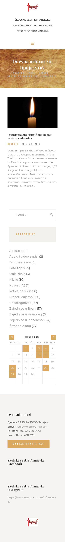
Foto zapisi (17, 268)
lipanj (43, 73)
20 (12, 367)
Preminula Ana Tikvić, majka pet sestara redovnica (30, 136)
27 (12, 374)
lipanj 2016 (32, 337)
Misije (13, 279)
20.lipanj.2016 (31, 143)
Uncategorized (20, 303)
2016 (31, 73)
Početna (18, 73)
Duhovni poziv (20, 262)
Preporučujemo (21, 297)
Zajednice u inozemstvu (27, 320)
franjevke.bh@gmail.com (32, 426)
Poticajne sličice (21, 291)
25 (45, 367)
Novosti (13, 143)
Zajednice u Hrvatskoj (25, 314)
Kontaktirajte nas (28, 443)
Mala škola (17, 274)
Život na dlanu (20, 326)
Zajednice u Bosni (22, 308)
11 (46, 355)
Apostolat (16, 251)
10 (39, 355)
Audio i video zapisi (23, 256)
